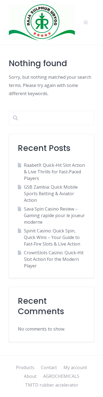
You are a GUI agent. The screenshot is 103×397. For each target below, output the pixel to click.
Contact (49, 367)
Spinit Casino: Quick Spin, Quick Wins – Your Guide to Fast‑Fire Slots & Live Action (52, 237)
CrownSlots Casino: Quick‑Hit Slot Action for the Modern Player (53, 259)
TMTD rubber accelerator (51, 385)
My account (75, 367)
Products (25, 367)
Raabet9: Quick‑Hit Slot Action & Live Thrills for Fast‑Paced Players (54, 171)
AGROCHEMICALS (61, 376)
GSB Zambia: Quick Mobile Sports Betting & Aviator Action (51, 193)
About (30, 376)
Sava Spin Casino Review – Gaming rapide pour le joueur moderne (54, 215)
